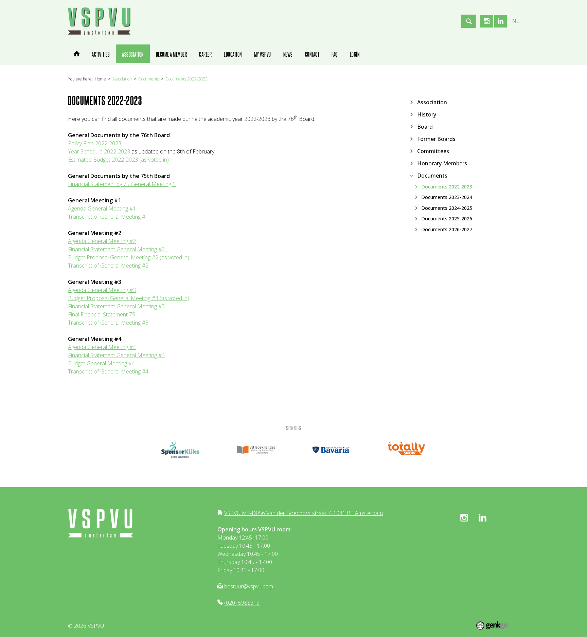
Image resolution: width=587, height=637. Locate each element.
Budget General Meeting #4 (101, 363)
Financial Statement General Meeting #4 (116, 355)
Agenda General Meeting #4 (102, 347)
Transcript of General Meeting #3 (108, 322)
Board (425, 126)
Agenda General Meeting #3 (102, 290)
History (426, 114)
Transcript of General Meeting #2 (108, 265)
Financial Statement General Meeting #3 (116, 306)
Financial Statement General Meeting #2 (116, 249)
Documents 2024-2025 (446, 208)
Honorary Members (442, 163)
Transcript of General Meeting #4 (108, 371)
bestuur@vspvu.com (248, 586)
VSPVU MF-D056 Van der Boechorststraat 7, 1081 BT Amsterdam (303, 513)
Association (122, 79)
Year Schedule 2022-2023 (99, 151)
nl (515, 21)
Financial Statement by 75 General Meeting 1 (122, 184)
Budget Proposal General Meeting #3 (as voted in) (128, 298)
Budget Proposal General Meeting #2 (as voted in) (128, 257)
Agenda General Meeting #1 (102, 208)
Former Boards (436, 138)
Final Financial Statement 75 (101, 314)
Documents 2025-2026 (446, 219)
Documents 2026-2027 (446, 229)
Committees (433, 150)
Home (100, 79)
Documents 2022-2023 (186, 79)
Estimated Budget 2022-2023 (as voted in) (118, 159)
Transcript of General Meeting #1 (108, 216)
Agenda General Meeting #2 (102, 241)
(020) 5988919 (242, 602)
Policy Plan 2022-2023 (94, 143)
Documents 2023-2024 (446, 197)
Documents (148, 79)
